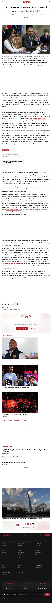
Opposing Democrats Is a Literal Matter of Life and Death (16, 387)
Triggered (3, 565)
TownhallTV (4, 554)
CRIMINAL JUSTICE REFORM (14, 309)
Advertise (20, 565)
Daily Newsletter (38, 567)
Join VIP (47, 535)
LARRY (3, 563)
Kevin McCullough (38, 548)
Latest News (4, 545)
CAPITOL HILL (4, 309)
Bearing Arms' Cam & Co (6, 570)
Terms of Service (4, 598)
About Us (20, 563)
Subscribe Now (32, 328)
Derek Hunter (5, 389)
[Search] (49, 1)
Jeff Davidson (5, 416)
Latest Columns (4, 548)
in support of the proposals (38, 118)
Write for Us (20, 572)
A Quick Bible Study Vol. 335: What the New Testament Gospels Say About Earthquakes (23, 450)
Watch (3, 550)
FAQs (43, 535)
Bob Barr (14, 11)
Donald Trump (21, 548)
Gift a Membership (38, 565)
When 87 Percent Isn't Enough (10, 360)
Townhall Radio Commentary (7, 572)
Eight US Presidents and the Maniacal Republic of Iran (15, 414)
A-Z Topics (20, 540)
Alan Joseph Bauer (38, 552)
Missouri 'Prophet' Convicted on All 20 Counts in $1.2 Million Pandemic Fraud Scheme (22, 518)
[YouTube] (30, 535)
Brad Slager (37, 550)
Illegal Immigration (21, 554)
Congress (20, 545)
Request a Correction (22, 598)
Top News (3, 543)
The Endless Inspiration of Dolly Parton (13, 463)
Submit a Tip (20, 570)
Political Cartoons (5, 552)
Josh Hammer (37, 554)
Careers (19, 567)
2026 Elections (20, 543)
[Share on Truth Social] (27, 11)
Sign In (38, 535)
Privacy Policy (10, 598)
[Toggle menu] (2, 2)
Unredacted (4, 567)
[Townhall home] (6, 535)
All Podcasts (4, 574)
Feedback (16, 598)
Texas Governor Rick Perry (14, 210)
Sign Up (47, 594)
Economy (20, 550)
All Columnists (37, 557)
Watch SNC (37, 570)
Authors (3, 557)
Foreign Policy (21, 552)
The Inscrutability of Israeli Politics (12, 457)
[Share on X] (25, 11)
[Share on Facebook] (30, 11)
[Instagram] (25, 535)
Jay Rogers (5, 361)
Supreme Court (21, 557)
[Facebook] (28, 535)
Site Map (29, 598)
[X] (22, 535)
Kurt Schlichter (38, 543)
